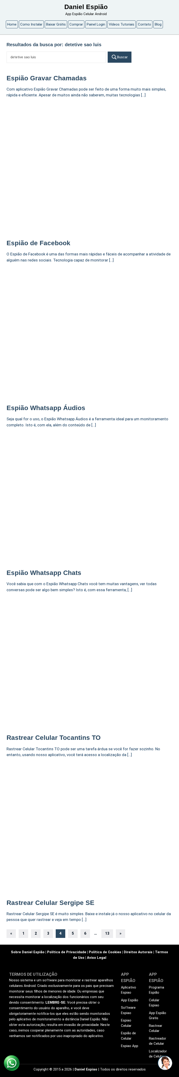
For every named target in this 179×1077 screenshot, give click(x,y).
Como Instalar (31, 24)
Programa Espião (156, 990)
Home (12, 24)
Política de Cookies (105, 952)
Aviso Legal (96, 958)
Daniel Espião (86, 6)
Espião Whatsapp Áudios (46, 407)
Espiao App (129, 1046)
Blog (158, 24)
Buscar (122, 57)
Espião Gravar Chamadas (47, 78)
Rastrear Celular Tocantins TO (54, 737)
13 (107, 933)
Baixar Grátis (56, 24)
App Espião (129, 1000)
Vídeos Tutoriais (121, 24)
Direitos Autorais (138, 952)
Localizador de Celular (158, 1054)
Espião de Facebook (38, 243)
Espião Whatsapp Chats (44, 572)
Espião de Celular (128, 1036)
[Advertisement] (89, 137)
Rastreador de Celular (157, 1041)
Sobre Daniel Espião (28, 952)
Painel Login (96, 24)
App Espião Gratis (157, 1015)
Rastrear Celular (155, 1028)
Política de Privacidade (66, 952)
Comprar (76, 24)
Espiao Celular (126, 1023)
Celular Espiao (154, 1003)
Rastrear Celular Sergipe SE (50, 902)
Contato (144, 24)
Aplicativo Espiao (128, 990)
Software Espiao (128, 1010)
